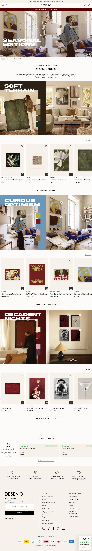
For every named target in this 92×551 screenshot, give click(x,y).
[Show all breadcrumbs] (3, 59)
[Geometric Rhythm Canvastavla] (61, 202)
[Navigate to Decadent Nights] (46, 337)
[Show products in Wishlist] (85, 5)
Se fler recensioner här (46, 461)
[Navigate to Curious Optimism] (46, 222)
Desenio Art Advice (75, 493)
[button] (85, 543)
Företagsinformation (48, 502)
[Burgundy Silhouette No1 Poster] (68, 315)
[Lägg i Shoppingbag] (22, 174)
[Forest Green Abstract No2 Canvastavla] (3, 101)
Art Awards (45, 520)
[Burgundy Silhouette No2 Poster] (80, 329)
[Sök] (7, 5)
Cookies (71, 505)
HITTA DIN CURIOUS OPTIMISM (46, 304)
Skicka (19, 513)
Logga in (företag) (47, 523)
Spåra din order (74, 499)
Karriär (44, 505)
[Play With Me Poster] (80, 315)
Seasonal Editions (19, 59)
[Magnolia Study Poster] (68, 88)
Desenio (51, 546)
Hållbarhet (45, 509)
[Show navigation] (3, 5)
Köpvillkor (72, 502)
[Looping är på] (89, 54)
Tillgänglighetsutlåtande (49, 512)
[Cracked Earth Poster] (79, 86)
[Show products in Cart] (89, 5)
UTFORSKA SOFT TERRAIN (46, 190)
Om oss (44, 493)
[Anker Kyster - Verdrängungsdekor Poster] (79, 99)
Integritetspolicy (74, 509)
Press (44, 499)
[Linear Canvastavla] (36, 320)
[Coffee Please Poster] (21, 219)
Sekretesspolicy (9, 518)
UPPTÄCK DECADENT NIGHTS (46, 419)
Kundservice (73, 496)
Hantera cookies (74, 516)
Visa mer (88, 140)
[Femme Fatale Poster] (68, 329)
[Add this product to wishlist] (21, 146)
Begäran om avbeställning (73, 512)
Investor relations (47, 496)
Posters (9, 59)
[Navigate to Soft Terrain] (46, 108)
